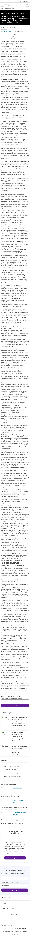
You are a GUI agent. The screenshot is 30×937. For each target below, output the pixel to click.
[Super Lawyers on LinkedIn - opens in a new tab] (20, 919)
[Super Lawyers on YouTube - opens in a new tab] (17, 919)
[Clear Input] (27, 701)
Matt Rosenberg (7, 31)
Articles (6, 8)
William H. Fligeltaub (19, 746)
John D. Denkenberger (20, 717)
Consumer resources (8, 908)
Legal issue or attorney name (8, 876)
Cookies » (25, 931)
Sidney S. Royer (17, 733)
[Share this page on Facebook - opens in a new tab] (11, 37)
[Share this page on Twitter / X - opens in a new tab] (14, 37)
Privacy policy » (18, 931)
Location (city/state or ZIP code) (9, 882)
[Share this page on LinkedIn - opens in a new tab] (18, 37)
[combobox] (15, 701)
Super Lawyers (5, 898)
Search (15, 705)
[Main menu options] (2, 5)
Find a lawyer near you (15, 858)
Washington (11, 8)
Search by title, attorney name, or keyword (11, 698)
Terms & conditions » (8, 931)
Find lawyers (15, 890)
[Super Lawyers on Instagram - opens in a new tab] (13, 919)
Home (2, 8)
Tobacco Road (17, 788)
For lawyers (4, 903)
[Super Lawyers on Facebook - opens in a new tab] (9, 919)
